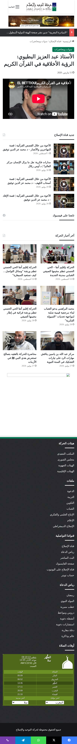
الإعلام (70, 520)
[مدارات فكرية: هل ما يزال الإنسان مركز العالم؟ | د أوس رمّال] (64, 167)
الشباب (70, 508)
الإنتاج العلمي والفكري (62, 514)
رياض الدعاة (67, 552)
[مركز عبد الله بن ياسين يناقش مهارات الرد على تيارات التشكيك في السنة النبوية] (57, 340)
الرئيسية (67, 41)
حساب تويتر (67, 575)
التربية (70, 497)
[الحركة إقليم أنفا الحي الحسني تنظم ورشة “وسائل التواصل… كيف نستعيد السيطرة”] (19, 253)
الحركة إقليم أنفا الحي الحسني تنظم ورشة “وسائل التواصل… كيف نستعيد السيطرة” (19, 271)
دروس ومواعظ (66, 612)
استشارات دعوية (65, 624)
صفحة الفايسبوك (65, 563)
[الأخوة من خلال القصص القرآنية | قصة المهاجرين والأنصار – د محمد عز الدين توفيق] (64, 151)
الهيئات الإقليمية (65, 471)
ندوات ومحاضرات (38, 41)
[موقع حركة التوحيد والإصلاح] (41, 7)
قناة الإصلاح (55, 41)
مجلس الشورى (66, 459)
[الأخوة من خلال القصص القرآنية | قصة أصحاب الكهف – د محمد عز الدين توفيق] (64, 184)
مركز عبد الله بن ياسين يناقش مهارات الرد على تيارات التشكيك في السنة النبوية (57, 358)
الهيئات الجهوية (66, 465)
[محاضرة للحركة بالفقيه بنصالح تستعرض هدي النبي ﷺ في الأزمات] (19, 340)
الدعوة (70, 491)
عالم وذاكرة (67, 636)
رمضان (70, 595)
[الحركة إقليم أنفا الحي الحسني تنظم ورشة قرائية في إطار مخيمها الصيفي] (19, 295)
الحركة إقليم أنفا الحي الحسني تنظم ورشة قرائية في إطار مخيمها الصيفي (19, 312)
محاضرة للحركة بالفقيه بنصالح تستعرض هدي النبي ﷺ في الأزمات (20, 358)
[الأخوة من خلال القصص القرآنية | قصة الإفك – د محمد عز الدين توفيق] (64, 201)
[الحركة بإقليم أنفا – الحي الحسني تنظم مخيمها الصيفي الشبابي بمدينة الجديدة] (57, 253)
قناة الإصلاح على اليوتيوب (60, 569)
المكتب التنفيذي (65, 453)
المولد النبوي (67, 601)
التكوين (70, 502)
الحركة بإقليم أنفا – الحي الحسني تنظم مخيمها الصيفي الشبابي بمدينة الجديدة (58, 271)
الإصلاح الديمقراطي (63, 526)
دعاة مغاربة (68, 630)
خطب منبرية (67, 607)
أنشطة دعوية (67, 618)
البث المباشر (67, 557)
